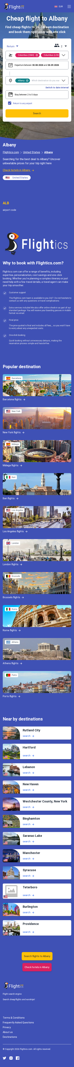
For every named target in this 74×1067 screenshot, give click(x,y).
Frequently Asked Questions (18, 1022)
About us (8, 1032)
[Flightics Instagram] (11, 1058)
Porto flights (10, 696)
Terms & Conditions (14, 1017)
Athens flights (10, 663)
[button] (69, 6)
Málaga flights (10, 465)
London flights (10, 564)
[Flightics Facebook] (17, 1058)
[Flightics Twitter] (4, 1058)
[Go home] (14, 985)
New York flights (12, 432)
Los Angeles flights (13, 531)
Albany (48, 152)
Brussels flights (11, 597)
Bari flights (9, 498)
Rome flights (10, 630)
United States (31, 152)
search (26, 736)
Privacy (7, 1027)
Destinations (10, 1037)
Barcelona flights (12, 399)
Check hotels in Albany (16, 170)
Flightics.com (11, 152)
